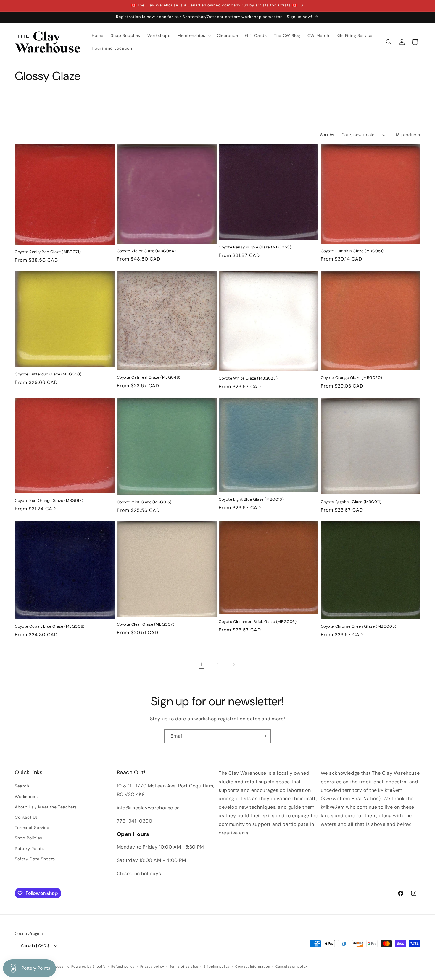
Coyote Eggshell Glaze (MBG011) (351, 501)
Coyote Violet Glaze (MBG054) (146, 251)
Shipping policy (217, 966)
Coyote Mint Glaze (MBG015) (144, 502)
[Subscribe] (263, 736)
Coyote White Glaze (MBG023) (248, 378)
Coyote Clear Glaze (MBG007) (146, 624)
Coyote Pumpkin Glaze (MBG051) (352, 251)
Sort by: (328, 134)
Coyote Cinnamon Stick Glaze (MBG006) (258, 621)
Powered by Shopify (88, 966)
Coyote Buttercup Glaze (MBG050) (48, 374)
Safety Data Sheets (35, 859)
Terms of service (184, 966)
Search (22, 786)
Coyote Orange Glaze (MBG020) (351, 377)
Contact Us (26, 817)
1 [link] (201, 664)
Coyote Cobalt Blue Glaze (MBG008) (50, 626)
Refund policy (123, 966)
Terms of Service (32, 827)
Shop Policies (28, 838)
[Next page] (233, 664)
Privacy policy (152, 966)
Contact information (252, 966)
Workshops (26, 796)
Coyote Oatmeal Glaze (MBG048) (149, 377)
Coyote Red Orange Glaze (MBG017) (49, 500)
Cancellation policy (292, 966)
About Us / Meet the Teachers (46, 807)
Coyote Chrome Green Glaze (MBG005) (359, 626)
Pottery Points (29, 848)
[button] (193, 35)
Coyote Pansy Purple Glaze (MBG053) (255, 247)
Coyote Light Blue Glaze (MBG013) (251, 499)
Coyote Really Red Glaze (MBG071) (48, 252)
